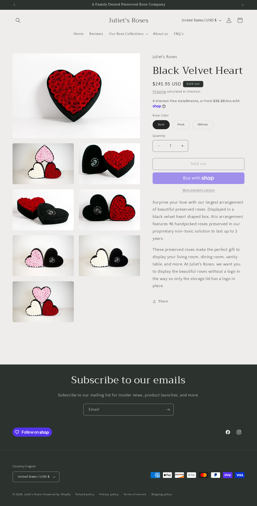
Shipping (159, 91)
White (205, 125)
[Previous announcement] (14, 5)
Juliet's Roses (34, 494)
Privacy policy (109, 494)
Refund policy (85, 494)
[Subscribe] (167, 410)
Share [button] (163, 301)
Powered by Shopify (57, 494)
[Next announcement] (242, 5)
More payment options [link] (198, 190)
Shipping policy (161, 494)
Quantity (159, 135)
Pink (183, 125)
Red (164, 125)
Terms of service (135, 494)
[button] (18, 20)
